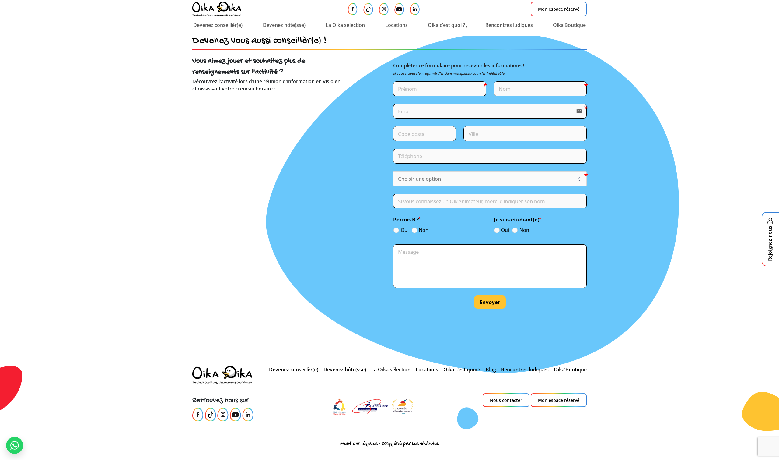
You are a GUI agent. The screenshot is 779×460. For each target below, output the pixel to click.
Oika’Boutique (569, 25)
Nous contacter (506, 400)
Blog (491, 369)
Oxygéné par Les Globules (410, 444)
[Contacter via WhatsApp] (14, 445)
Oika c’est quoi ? (446, 25)
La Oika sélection (345, 25)
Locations (396, 25)
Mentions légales (359, 444)
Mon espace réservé (558, 9)
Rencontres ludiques (509, 25)
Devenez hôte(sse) (284, 25)
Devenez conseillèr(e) (218, 25)
